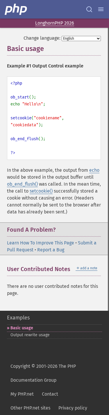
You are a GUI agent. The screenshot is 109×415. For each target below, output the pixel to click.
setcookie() (41, 191)
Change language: (42, 38)
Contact (50, 394)
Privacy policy (72, 408)
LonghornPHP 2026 (54, 23)
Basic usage (21, 328)
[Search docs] (89, 9)
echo (94, 170)
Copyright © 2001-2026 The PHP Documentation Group (43, 373)
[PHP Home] (16, 9)
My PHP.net (22, 394)
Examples (18, 318)
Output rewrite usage (30, 334)
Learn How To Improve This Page (40, 243)
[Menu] (101, 9)
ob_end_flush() (22, 184)
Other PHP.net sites (30, 408)
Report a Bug (50, 250)
